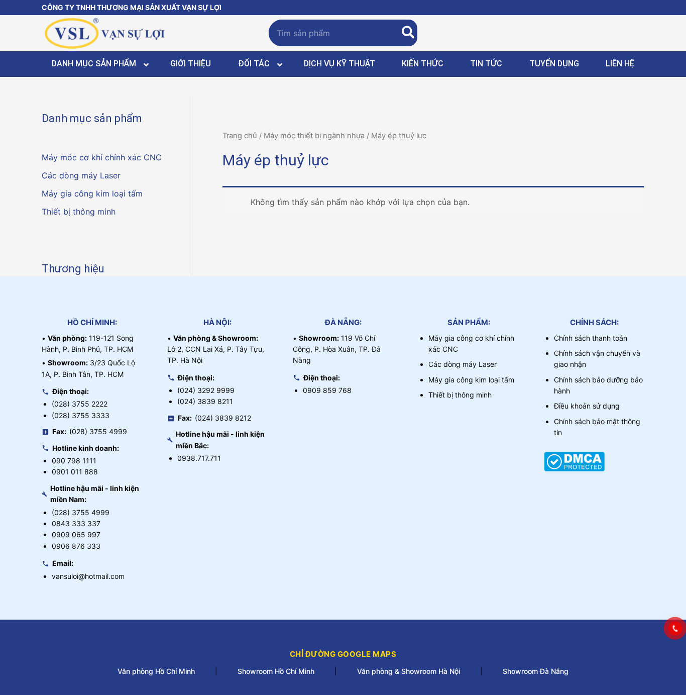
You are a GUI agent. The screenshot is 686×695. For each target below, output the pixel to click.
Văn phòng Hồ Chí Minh (156, 671)
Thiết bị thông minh (79, 212)
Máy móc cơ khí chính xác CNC (102, 157)
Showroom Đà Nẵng (535, 671)
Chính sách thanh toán (590, 338)
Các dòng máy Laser (81, 175)
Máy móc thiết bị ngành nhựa (314, 135)
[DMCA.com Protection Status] (574, 461)
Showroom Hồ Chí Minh (276, 671)
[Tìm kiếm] (408, 33)
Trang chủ (239, 135)
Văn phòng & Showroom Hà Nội (408, 671)
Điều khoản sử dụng (587, 406)
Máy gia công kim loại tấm (92, 193)
